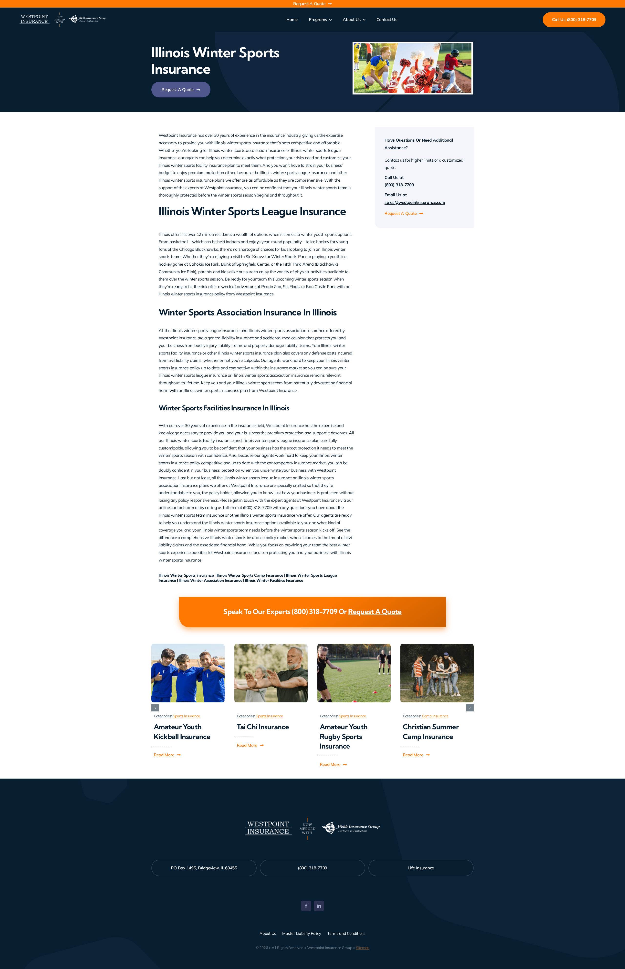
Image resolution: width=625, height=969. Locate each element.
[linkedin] (319, 906)
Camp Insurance (435, 716)
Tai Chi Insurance (263, 726)
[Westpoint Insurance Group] (63, 14)
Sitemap (362, 947)
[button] (167, 755)
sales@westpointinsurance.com (415, 202)
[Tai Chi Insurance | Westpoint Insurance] (271, 645)
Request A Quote (375, 611)
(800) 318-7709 (399, 184)
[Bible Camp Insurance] (437, 645)
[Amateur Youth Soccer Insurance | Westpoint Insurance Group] (188, 645)
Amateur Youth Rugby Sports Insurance (344, 736)
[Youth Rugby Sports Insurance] (354, 645)
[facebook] (306, 906)
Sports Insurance (186, 716)
